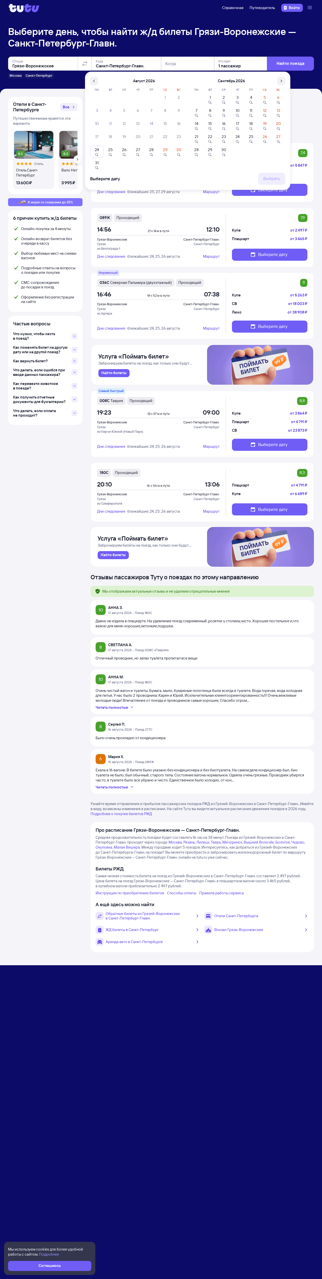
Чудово (297, 842)
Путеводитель (262, 7)
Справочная (233, 7)
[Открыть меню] (310, 8)
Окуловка (104, 847)
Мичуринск (232, 842)
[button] (68, 107)
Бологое (282, 842)
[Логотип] (24, 8)
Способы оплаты (181, 893)
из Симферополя (109, 503)
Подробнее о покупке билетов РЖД (121, 813)
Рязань (189, 842)
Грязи (101, 244)
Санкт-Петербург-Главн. (201, 239)
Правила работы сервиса (221, 893)
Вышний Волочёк (259, 842)
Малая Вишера (127, 847)
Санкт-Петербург (207, 244)
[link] (114, 373)
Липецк (202, 842)
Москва (175, 842)
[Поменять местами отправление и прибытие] (85, 64)
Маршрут (211, 191)
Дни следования (111, 191)
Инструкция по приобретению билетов (130, 893)
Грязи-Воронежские (112, 239)
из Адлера (104, 313)
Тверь (216, 842)
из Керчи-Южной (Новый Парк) (120, 431)
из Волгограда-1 (108, 248)
